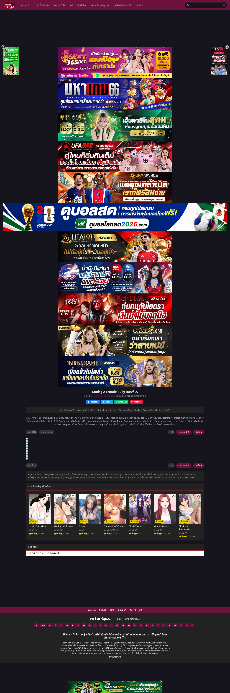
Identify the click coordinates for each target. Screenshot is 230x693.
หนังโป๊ (133, 610)
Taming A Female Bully (104, 396)
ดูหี (140, 610)
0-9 (43, 625)
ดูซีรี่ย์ (112, 610)
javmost (92, 610)
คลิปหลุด (122, 610)
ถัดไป (198, 432)
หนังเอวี (102, 610)
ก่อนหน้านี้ (184, 432)
